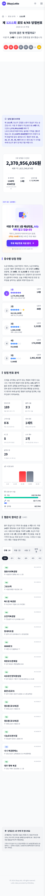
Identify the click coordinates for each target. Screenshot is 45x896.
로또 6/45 (12, 16)
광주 (26, 558)
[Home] (3, 16)
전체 (7, 550)
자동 (17, 550)
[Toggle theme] (35, 3)
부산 (40, 558)
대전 (33, 558)
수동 (27, 550)
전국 (5, 558)
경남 (19, 558)
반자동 (38, 550)
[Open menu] (41, 3)
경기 (12, 558)
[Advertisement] (22, 88)
